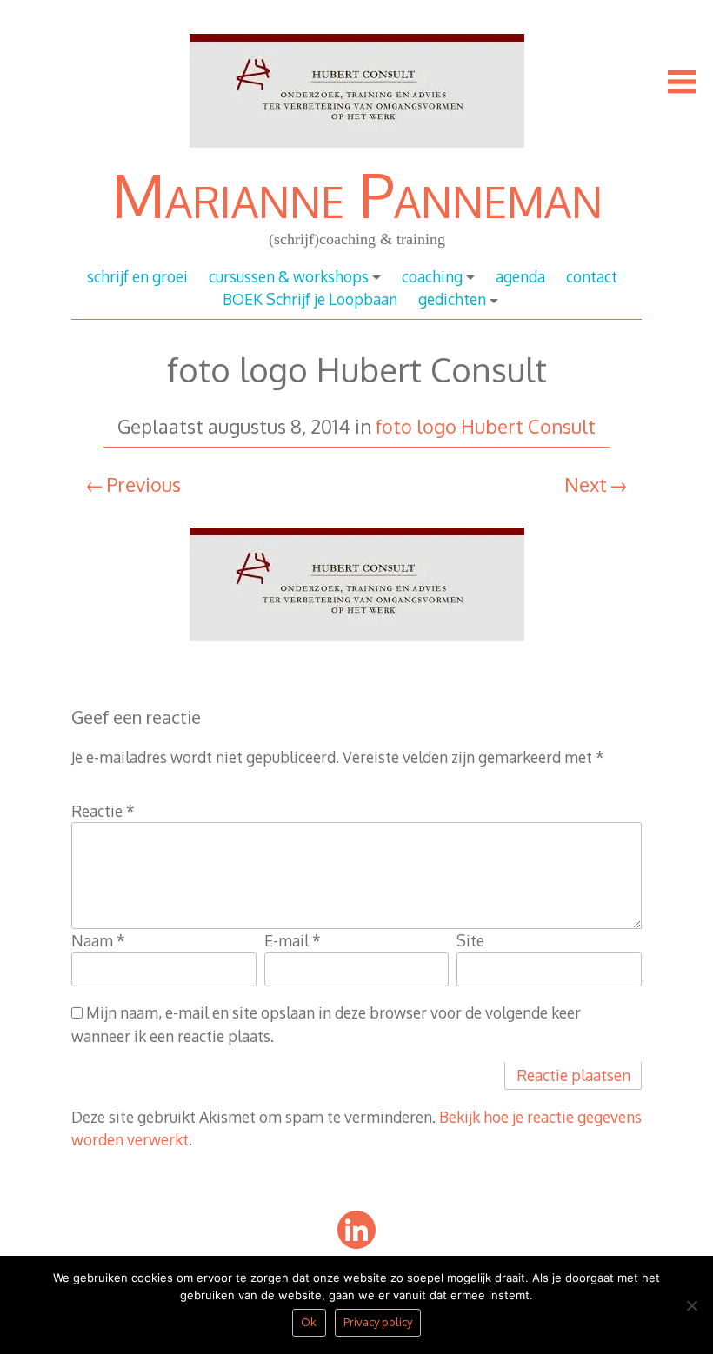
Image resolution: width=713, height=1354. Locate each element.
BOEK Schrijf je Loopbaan (310, 299)
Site (470, 940)
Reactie (103, 810)
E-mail (292, 940)
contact (591, 276)
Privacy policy (377, 1322)
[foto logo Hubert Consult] (357, 649)
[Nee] (691, 1310)
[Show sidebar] (682, 82)
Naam (98, 940)
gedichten (452, 299)
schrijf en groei (137, 276)
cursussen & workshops (289, 276)
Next (585, 484)
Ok (309, 1322)
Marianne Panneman (357, 194)
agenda (520, 276)
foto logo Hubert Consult (486, 426)
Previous (143, 484)
